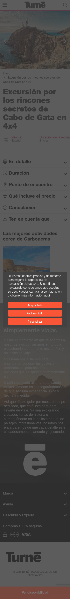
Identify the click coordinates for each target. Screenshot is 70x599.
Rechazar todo (35, 313)
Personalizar (35, 321)
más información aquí (35, 295)
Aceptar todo (35, 305)
